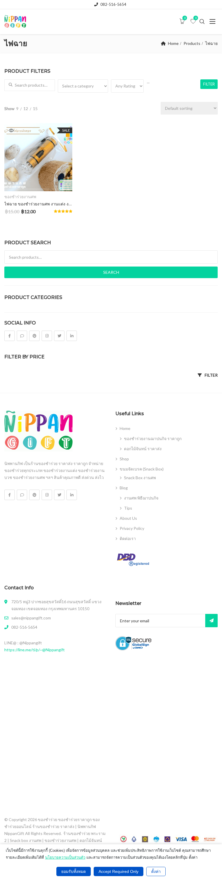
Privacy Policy (132, 528)
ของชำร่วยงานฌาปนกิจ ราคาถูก (153, 438)
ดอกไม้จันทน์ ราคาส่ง (143, 448)
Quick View (11, 130)
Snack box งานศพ (25, 840)
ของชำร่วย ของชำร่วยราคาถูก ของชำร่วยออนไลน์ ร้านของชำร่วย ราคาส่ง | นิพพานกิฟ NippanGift (52, 826)
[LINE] (22, 336)
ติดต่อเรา (128, 538)
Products (192, 43)
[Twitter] (59, 336)
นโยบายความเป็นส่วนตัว (65, 857)
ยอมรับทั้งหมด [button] (73, 871)
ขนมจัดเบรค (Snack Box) (142, 468)
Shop (124, 458)
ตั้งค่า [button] (156, 871)
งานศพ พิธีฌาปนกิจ (141, 497)
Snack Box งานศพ (140, 477)
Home (173, 43)
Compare (60, 181)
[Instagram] (47, 336)
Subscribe (211, 620)
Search (111, 272)
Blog (124, 487)
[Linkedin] (71, 336)
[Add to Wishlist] (15, 181)
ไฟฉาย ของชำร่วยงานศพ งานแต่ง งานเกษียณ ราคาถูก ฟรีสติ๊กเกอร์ (38, 204)
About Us (128, 518)
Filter (209, 84)
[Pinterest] (34, 336)
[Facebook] (9, 336)
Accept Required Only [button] (118, 871)
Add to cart (38, 181)
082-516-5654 (113, 4)
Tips (128, 508)
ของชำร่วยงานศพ (20, 196)
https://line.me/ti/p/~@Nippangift (34, 649)
